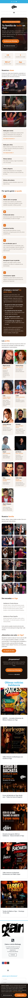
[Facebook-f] (12, 2)
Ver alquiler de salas (9, 650)
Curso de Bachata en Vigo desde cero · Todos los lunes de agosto (12, 796)
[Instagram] (14, 2)
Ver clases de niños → (8, 152)
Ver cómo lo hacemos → (9, 138)
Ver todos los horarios (9, 46)
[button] (14, 12)
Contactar (13, 954)
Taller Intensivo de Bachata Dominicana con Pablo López (11, 873)
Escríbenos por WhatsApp (10, 41)
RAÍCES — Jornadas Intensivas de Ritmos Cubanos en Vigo (13, 719)
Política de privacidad (17, 991)
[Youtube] (16, 2)
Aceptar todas (20, 995)
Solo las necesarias (7, 995)
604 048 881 (17, 674)
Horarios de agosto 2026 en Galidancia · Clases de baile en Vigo (13, 834)
